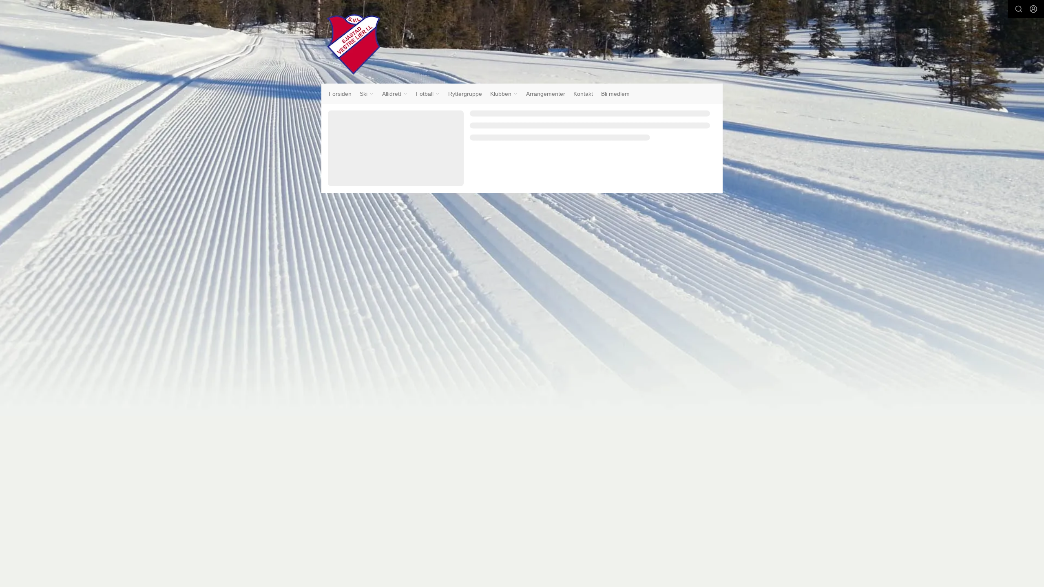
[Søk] (1018, 9)
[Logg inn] (1033, 9)
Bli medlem (615, 93)
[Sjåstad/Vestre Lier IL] (353, 44)
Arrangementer (545, 93)
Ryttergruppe (465, 93)
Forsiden (340, 93)
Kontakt (583, 93)
